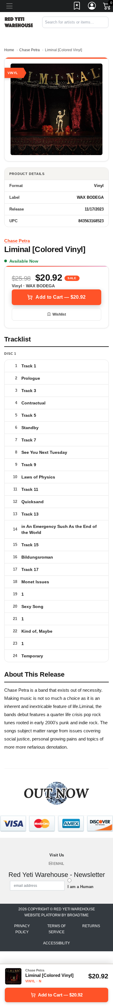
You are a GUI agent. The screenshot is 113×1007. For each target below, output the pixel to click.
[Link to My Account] (92, 7)
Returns (91, 926)
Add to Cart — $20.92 (61, 297)
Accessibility (56, 943)
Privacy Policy (22, 929)
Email (58, 864)
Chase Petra (29, 50)
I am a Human (80, 886)
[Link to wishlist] (77, 7)
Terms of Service (56, 929)
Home (9, 50)
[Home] (19, 22)
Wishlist (59, 314)
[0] (107, 7)
